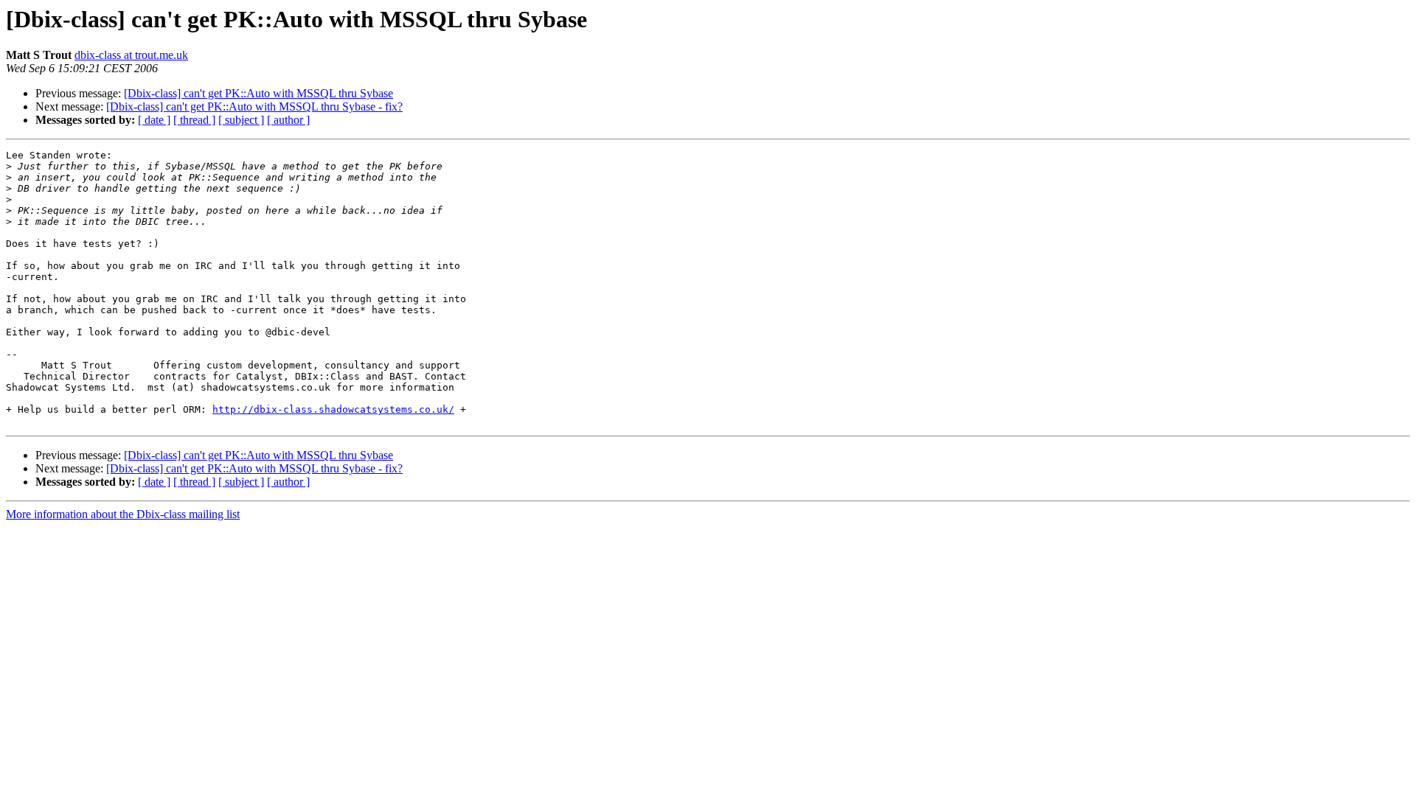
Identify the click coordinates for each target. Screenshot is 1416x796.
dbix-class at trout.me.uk (131, 55)
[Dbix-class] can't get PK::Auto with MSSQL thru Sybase (258, 93)
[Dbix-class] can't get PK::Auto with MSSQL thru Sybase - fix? (254, 106)
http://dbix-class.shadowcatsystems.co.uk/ (333, 409)
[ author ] (288, 120)
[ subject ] (241, 120)
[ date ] (154, 120)
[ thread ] (194, 120)
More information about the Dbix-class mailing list (123, 514)
